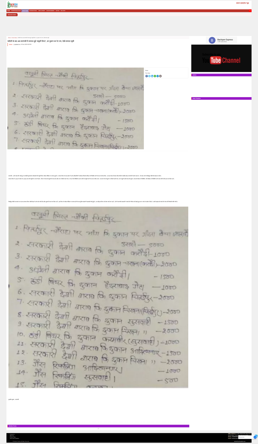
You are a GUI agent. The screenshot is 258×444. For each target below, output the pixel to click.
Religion (63, 10)
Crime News (25, 10)
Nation (57, 10)
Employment (41, 10)
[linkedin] (152, 76)
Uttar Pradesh (197, 98)
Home (8, 10)
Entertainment (50, 10)
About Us (12, 435)
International (33, 10)
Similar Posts (12, 426)
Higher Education (16, 10)
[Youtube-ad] (221, 58)
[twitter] (149, 76)
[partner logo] (46, 4)
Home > (10, 37)
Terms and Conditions (14, 438)
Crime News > (15, 37)
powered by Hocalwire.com (239, 441)
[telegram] (157, 76)
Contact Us (12, 434)
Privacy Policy (13, 437)
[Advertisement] (129, 26)
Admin (11, 44)
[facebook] (146, 76)
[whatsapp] (155, 76)
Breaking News (12, 14)
